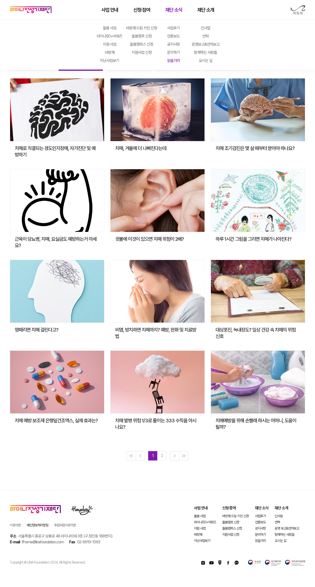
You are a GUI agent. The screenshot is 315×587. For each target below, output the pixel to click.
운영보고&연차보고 (206, 44)
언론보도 (173, 36)
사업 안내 (109, 10)
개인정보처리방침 (37, 525)
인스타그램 (203, 563)
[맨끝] (183, 455)
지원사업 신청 (142, 52)
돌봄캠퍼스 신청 (141, 44)
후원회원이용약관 (65, 525)
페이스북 (228, 563)
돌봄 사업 (109, 28)
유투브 (211, 563)
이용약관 (15, 525)
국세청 (254, 563)
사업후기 (173, 28)
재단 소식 (173, 10)
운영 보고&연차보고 (287, 528)
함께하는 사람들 (205, 52)
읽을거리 (173, 60)
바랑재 (297, 10)
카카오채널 (236, 563)
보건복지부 (273, 563)
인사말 (205, 28)
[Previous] (140, 455)
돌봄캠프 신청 (142, 36)
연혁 (205, 36)
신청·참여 (141, 10)
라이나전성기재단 (31, 9)
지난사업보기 (109, 60)
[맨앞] (131, 455)
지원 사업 (109, 44)
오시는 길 (205, 60)
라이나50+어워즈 (109, 36)
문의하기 (173, 52)
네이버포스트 (220, 563)
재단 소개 (205, 10)
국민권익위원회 (295, 563)
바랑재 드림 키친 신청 (141, 28)
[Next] (174, 455)
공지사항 (173, 44)
